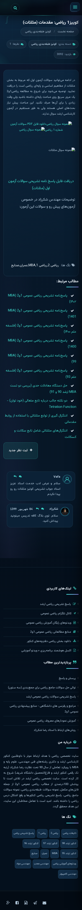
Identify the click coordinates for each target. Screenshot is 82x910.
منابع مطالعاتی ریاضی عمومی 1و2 (51, 632)
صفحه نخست (66, 31)
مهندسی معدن (41, 864)
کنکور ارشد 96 (31, 843)
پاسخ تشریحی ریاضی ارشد (56, 604)
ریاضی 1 (41, 265)
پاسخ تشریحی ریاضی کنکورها (44, 795)
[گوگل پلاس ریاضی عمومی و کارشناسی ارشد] (8, 903)
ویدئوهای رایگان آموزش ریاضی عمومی (49, 623)
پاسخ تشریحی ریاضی (24, 833)
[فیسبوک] (17, 903)
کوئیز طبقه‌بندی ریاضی (38, 31)
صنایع (15, 265)
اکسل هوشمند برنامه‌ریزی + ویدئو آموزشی (46, 650)
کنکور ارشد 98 (69, 843)
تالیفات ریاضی (69, 833)
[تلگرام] (35, 903)
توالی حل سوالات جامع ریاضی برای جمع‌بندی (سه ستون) (42, 687)
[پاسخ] (17, 477)
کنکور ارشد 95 (69, 853)
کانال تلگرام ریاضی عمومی (56, 613)
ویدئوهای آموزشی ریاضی (64, 864)
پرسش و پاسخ (67, 678)
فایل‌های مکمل (69, 789)
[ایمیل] (44, 903)
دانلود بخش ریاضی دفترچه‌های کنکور (49, 641)
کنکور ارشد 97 (50, 843)
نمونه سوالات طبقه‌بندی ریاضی (40, 789)
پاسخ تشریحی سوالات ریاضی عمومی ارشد (51, 696)
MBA (32, 265)
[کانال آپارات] (26, 903)
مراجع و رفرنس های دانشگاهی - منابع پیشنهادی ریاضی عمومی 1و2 (44, 709)
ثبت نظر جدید (19, 450)
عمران (24, 265)
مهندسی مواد (23, 864)
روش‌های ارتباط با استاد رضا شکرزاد (55, 730)
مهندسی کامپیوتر (68, 874)
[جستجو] (15, 7)
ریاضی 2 (53, 265)
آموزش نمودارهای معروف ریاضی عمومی (51, 721)
